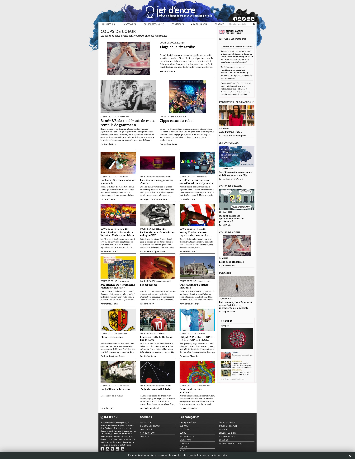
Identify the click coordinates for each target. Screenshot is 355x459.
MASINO (227, 225)
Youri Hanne (169, 71)
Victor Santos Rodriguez (234, 135)
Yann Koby (149, 303)
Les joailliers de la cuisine (115, 389)
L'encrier (225, 273)
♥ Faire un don (199, 24)
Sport (183, 450)
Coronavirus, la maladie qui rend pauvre (242, 356)
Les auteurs (108, 24)
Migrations (186, 439)
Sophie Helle (229, 311)
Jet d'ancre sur (229, 143)
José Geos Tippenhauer (155, 251)
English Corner (227, 432)
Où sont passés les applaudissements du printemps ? (231, 219)
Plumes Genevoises (112, 337)
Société (183, 446)
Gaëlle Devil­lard (151, 408)
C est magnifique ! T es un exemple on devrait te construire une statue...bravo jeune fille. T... (236, 86)
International (237, 361)
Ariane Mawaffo (190, 356)
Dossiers (226, 321)
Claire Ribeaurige (191, 303)
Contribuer (178, 24)
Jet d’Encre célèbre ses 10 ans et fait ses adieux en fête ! (236, 174)
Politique (184, 443)
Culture (184, 426)
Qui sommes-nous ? (154, 24)
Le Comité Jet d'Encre (233, 179)
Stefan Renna (150, 356)
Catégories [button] (129, 24)
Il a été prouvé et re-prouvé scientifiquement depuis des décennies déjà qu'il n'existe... (234, 70)
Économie (235, 353)
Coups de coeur (118, 31)
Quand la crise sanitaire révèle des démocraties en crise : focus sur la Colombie (242, 365)
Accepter (222, 455)
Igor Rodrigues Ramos (114, 356)
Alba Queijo (109, 408)
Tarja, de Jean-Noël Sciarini (156, 389)
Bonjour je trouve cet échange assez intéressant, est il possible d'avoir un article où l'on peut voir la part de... (236, 54)
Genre (183, 432)
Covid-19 (225, 326)
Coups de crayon (230, 186)
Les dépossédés (148, 285)
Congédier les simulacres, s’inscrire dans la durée (241, 373)
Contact (219, 24)
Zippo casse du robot (177, 121)
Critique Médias (188, 422)
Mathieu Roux (170, 144)
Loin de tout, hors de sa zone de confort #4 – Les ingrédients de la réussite (235, 305)
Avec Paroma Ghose (230, 132)
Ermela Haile (110, 144)
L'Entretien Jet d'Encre (236, 102)
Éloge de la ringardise (178, 47)
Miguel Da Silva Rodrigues (156, 199)
